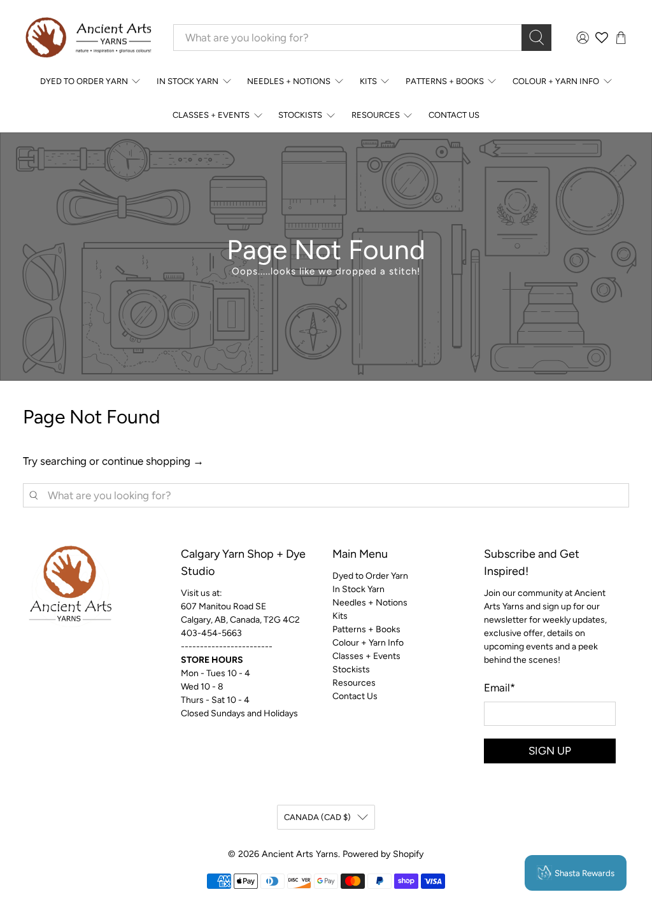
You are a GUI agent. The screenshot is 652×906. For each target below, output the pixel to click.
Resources (375, 115)
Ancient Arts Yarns (300, 854)
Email (499, 687)
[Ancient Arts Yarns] (88, 38)
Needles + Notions (288, 81)
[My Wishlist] (601, 37)
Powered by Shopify (383, 854)
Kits (368, 81)
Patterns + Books (445, 81)
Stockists (300, 115)
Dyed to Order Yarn (84, 81)
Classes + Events (211, 115)
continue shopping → (153, 461)
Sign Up (549, 750)
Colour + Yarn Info (556, 81)
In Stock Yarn (187, 81)
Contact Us (454, 115)
